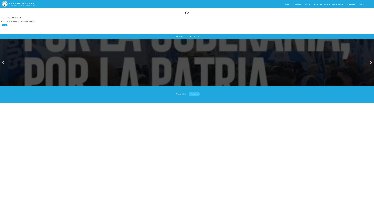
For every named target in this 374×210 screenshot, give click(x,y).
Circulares (351, 4)
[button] (3, 62)
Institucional (296, 4)
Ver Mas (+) (194, 94)
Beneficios (318, 4)
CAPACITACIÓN (337, 4)
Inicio (286, 4)
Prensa (307, 4)
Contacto (363, 4)
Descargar (5, 25)
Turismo (327, 4)
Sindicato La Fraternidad (22, 3)
